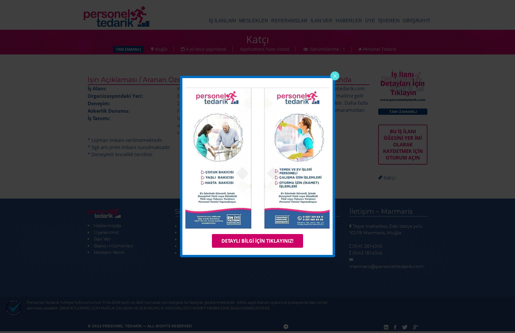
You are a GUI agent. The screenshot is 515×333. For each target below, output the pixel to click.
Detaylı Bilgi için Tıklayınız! (257, 241)
